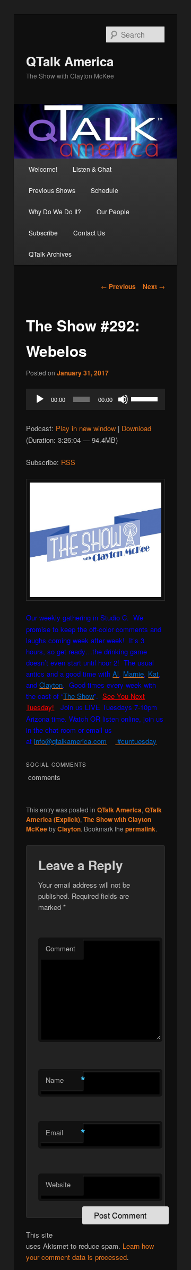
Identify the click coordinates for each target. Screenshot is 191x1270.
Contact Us (89, 232)
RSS (68, 462)
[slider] (145, 398)
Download (136, 428)
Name (64, 1080)
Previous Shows (52, 190)
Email (64, 1132)
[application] (95, 399)
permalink (140, 829)
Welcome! (43, 168)
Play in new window (86, 428)
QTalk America (70, 61)
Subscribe (43, 232)
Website (58, 1184)
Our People (113, 211)
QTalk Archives (50, 253)
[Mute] (123, 399)
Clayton (69, 829)
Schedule (104, 190)
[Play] (39, 399)
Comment (60, 948)
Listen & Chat (92, 168)
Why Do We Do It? (55, 211)
